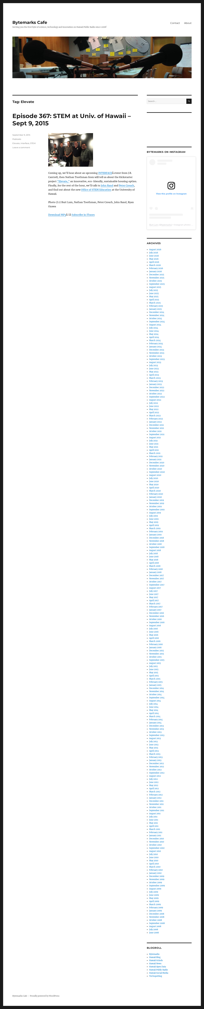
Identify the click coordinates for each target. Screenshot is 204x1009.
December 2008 (156, 914)
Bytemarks (154, 954)
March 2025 (155, 303)
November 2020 (156, 466)
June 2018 (153, 556)
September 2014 (156, 697)
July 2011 (153, 816)
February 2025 (156, 306)
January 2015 (155, 685)
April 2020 (154, 487)
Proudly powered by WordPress (44, 996)
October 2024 (155, 318)
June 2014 (153, 707)
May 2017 (153, 597)
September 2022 (157, 397)
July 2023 (153, 365)
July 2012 (153, 779)
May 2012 (153, 785)
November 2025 (156, 277)
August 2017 (155, 588)
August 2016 (155, 625)
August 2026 (155, 249)
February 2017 (156, 607)
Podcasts (16, 139)
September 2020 (157, 472)
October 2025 (155, 281)
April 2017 (154, 600)
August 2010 (155, 851)
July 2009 (153, 892)
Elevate (16, 143)
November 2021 (156, 428)
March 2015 (154, 679)
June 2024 (154, 331)
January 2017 (155, 610)
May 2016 (153, 635)
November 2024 (156, 315)
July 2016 (153, 628)
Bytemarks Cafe (29, 22)
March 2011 (154, 829)
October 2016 (155, 619)
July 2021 (153, 440)
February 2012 (156, 795)
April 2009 (154, 901)
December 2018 (156, 538)
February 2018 (156, 569)
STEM (33, 143)
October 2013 (155, 732)
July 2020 (153, 478)
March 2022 (155, 415)
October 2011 (155, 807)
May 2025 (153, 296)
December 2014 (156, 688)
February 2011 (155, 832)
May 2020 (153, 484)
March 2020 (155, 491)
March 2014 (154, 716)
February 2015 (156, 682)
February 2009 (156, 907)
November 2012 (156, 766)
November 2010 (156, 842)
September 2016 (157, 622)
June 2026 (154, 256)
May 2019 (153, 522)
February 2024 (156, 343)
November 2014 (156, 691)
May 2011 (153, 823)
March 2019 (155, 528)
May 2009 (154, 898)
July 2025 (153, 290)
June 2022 (154, 406)
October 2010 (155, 845)
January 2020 (155, 497)
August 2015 (155, 663)
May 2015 (153, 672)
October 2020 (155, 469)
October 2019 (155, 506)
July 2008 (153, 929)
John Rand (107, 185)
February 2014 (156, 719)
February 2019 (156, 531)
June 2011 (153, 820)
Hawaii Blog (155, 957)
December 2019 (156, 500)
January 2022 (155, 422)
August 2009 (155, 889)
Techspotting (155, 976)
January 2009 (155, 910)
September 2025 (157, 284)
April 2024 (154, 337)
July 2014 (153, 704)
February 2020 (156, 494)
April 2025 (154, 299)
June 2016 (154, 632)
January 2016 (155, 647)
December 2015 (156, 650)
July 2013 (153, 741)
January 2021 (155, 459)
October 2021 (155, 431)
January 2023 (155, 384)
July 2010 (153, 854)
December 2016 (156, 613)
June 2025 (154, 293)
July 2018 (153, 553)
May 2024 (153, 334)
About (188, 23)
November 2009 (156, 879)
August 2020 (155, 475)
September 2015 (156, 660)
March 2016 (155, 641)
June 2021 (153, 444)
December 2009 (156, 876)
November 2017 (156, 578)
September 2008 (157, 923)
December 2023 (156, 350)
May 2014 (153, 710)
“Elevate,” (63, 181)
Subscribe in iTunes (83, 214)
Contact (175, 23)
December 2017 (156, 575)
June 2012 (153, 782)
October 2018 (155, 544)
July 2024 (153, 328)
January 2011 (155, 835)
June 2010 (153, 857)
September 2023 (157, 359)
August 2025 (155, 287)
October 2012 (155, 769)
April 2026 (154, 262)
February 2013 (155, 757)
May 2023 (153, 372)
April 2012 (154, 788)
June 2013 (153, 744)
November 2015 (156, 654)
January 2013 (155, 760)
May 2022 (153, 409)
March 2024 (155, 340)
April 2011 (153, 826)
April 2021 (154, 450)
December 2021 (156, 425)
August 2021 (155, 437)
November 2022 (156, 390)
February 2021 (156, 456)
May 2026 (154, 259)
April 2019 (154, 525)
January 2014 (155, 722)
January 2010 (155, 873)
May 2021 (153, 447)
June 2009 (154, 895)
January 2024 (155, 346)
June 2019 (154, 519)
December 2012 (156, 763)
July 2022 (153, 403)
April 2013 (154, 751)
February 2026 (156, 268)
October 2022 (155, 393)
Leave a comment (21, 147)
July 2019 (153, 516)
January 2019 (155, 534)
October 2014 (155, 694)
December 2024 (156, 312)
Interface (25, 143)
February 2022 (156, 419)
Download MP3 (57, 214)
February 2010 (156, 870)
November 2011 (156, 804)
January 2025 (155, 309)
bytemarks (166, 225)
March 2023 (155, 378)
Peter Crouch (126, 185)
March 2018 (154, 566)
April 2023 (154, 375)
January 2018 (155, 572)
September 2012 (156, 773)
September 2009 (157, 885)
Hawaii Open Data (157, 966)
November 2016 (156, 616)
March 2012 (154, 791)
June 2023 (154, 368)
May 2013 (153, 748)
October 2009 (155, 882)
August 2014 (155, 701)
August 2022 (155, 400)
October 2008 (155, 920)
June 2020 (154, 481)
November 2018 (156, 541)
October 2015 (155, 657)
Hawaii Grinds (156, 960)
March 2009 (155, 904)
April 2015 (154, 675)
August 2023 (155, 362)
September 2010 (156, 848)
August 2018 (155, 550)
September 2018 (156, 547)
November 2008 (156, 917)
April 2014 (154, 713)
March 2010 (154, 867)
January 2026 (155, 271)
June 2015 (153, 669)
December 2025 (156, 274)
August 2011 (155, 813)
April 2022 (154, 412)
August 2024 (155, 325)
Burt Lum (153, 225)
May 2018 (153, 560)
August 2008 (155, 926)
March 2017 (154, 603)
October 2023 (155, 356)
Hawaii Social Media (158, 973)
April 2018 (154, 563)
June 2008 (154, 932)
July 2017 (153, 591)
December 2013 (156, 726)
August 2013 (155, 738)
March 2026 (155, 265)
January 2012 (155, 798)
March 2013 (154, 754)
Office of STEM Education (96, 189)
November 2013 (156, 729)
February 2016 (156, 644)
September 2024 (157, 321)
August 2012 (155, 776)
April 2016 (154, 638)
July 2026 (153, 252)
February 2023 (156, 381)
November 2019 (156, 503)
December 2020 (156, 462)
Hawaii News (155, 963)
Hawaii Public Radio (158, 970)
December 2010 (156, 838)
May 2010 (153, 860)
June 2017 (153, 594)
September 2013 (156, 735)
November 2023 (156, 353)
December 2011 (156, 801)
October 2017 (155, 581)
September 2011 (156, 810)
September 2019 (157, 509)
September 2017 (156, 585)
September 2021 (156, 434)
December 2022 (156, 387)
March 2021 (154, 453)
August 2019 (155, 513)
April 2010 (154, 863)
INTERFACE (105, 172)
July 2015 (153, 666)
